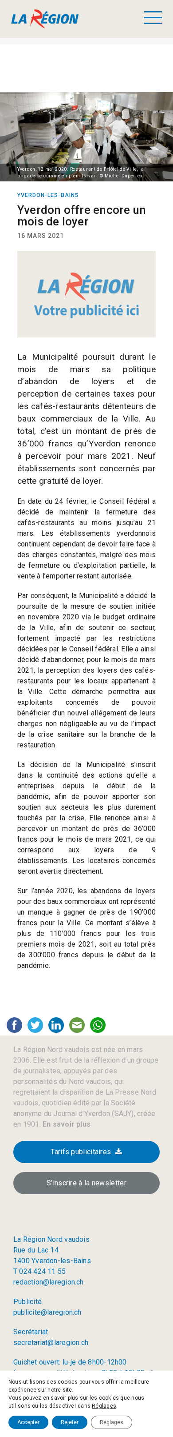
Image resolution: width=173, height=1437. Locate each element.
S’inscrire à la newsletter (86, 1183)
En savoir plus (65, 1124)
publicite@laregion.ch (47, 1312)
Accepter (28, 1422)
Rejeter (70, 1422)
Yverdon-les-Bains (48, 195)
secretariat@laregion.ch (50, 1342)
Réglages (104, 1406)
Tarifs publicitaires (81, 1152)
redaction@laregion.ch (48, 1282)
